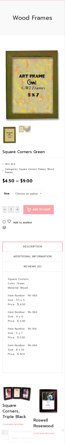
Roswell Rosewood (43, 423)
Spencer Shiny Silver (23, 438)
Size (7, 193)
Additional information (32, 256)
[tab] (32, 247)
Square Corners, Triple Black (14, 411)
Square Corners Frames (32, 169)
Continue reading (13, 424)
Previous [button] (4, 85)
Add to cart (41, 209)
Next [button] (61, 85)
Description (32, 247)
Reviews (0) (32, 267)
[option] (32, 85)
